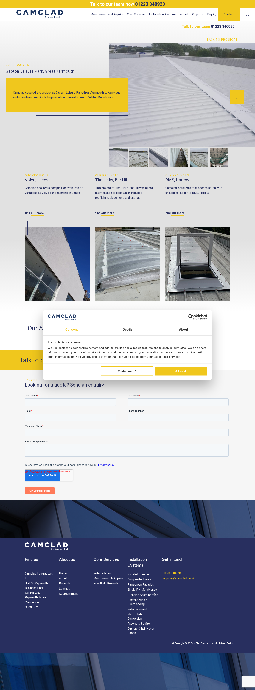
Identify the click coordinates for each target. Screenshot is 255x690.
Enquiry (211, 14)
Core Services (136, 14)
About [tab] (183, 329)
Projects (197, 14)
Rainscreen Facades (141, 584)
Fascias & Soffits (139, 623)
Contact (229, 14)
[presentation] (237, 97)
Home (63, 573)
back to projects (222, 39)
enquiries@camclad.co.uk (178, 578)
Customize (125, 371)
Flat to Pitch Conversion (136, 616)
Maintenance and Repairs (106, 14)
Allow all (180, 371)
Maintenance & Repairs (108, 578)
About (184, 14)
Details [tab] (128, 329)
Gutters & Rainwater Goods (141, 631)
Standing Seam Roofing (143, 595)
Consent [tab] (71, 329)
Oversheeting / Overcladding (137, 602)
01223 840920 (127, 4)
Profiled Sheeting (139, 574)
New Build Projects (106, 583)
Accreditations (68, 594)
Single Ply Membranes (142, 589)
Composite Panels (140, 579)
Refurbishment (103, 573)
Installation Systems (162, 14)
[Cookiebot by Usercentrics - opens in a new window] (191, 317)
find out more (34, 213)
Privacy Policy (226, 643)
